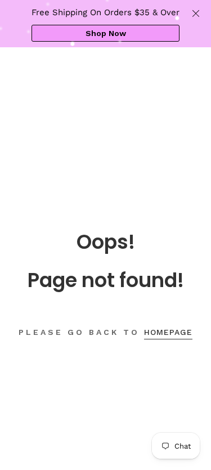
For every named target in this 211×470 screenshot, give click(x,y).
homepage (168, 332)
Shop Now (106, 33)
